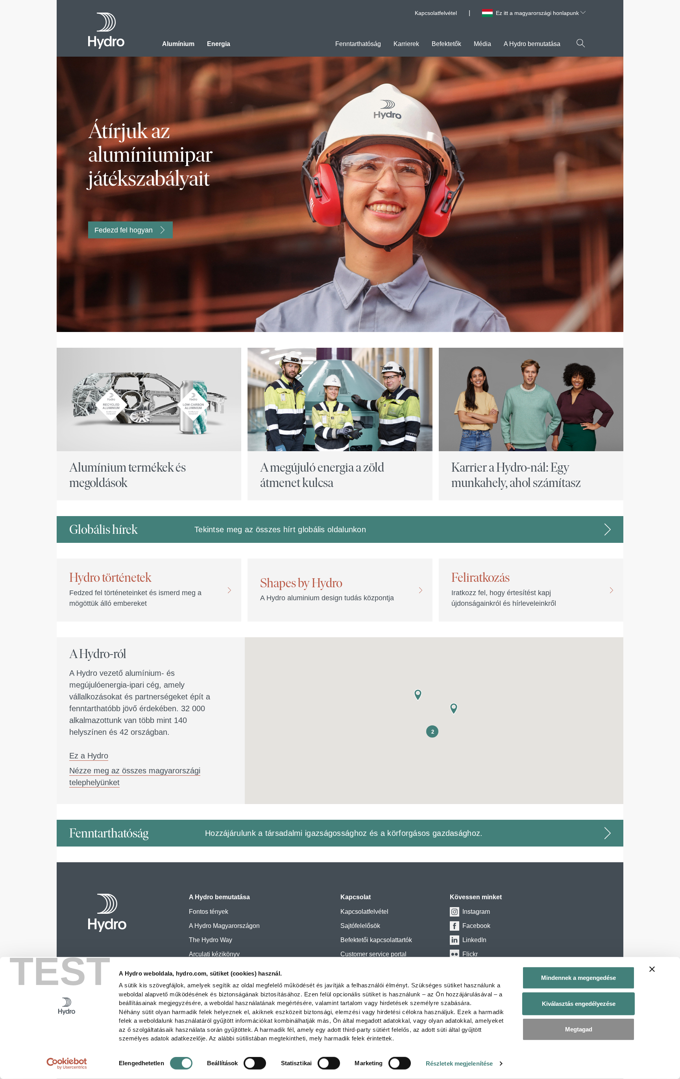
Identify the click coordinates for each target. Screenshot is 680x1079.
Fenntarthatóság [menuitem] (358, 44)
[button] (454, 709)
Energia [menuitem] (218, 44)
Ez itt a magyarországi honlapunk (538, 13)
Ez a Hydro (88, 755)
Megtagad (578, 1029)
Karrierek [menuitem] (406, 44)
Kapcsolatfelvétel (436, 13)
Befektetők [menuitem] (446, 44)
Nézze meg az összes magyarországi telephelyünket (134, 776)
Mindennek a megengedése (578, 977)
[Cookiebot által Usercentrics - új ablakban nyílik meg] (66, 1064)
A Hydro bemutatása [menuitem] (532, 44)
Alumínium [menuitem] (178, 44)
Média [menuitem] (482, 44)
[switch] (255, 1065)
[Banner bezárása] (652, 969)
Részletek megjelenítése (459, 1063)
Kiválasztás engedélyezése (578, 1003)
